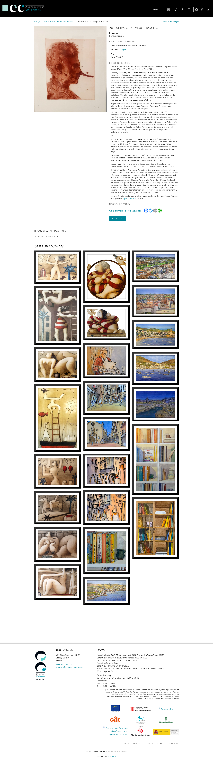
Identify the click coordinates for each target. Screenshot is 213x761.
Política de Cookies (155, 743)
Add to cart (117, 218)
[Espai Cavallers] (27, 8)
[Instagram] (197, 9)
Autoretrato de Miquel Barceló (59, 21)
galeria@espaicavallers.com (69, 667)
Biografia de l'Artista (120, 204)
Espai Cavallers (99, 751)
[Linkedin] (209, 9)
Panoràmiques (116, 35)
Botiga (38, 21)
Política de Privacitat (131, 743)
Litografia (123, 49)
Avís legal (173, 743)
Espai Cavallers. (130, 198)
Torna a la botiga (170, 21)
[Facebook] (203, 9)
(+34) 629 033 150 (64, 664)
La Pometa (111, 756)
